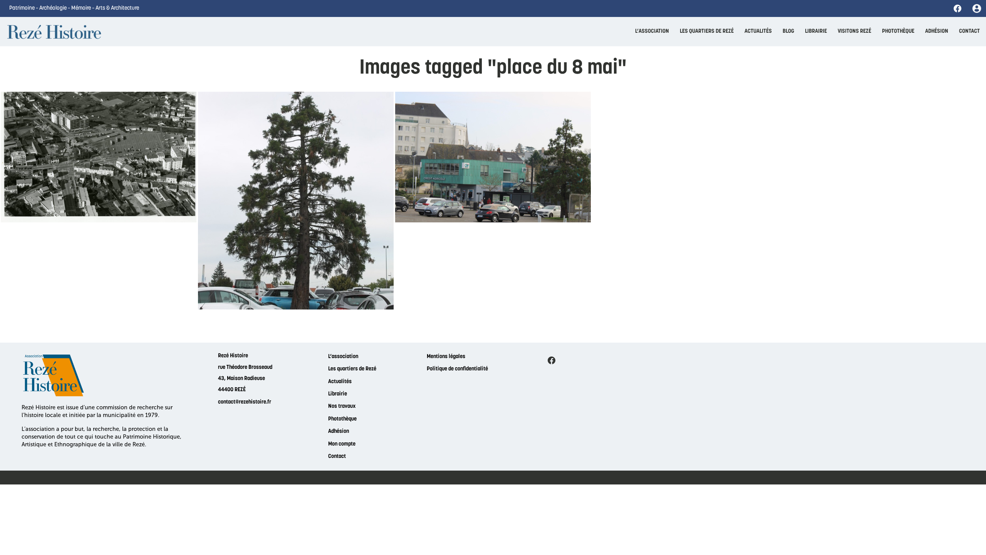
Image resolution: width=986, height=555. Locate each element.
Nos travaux (341, 406)
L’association (343, 357)
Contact (337, 456)
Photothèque (342, 419)
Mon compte (341, 444)
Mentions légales (446, 357)
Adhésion (338, 431)
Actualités (340, 382)
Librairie (337, 394)
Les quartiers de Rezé (352, 369)
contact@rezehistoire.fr (244, 402)
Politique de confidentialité (457, 369)
